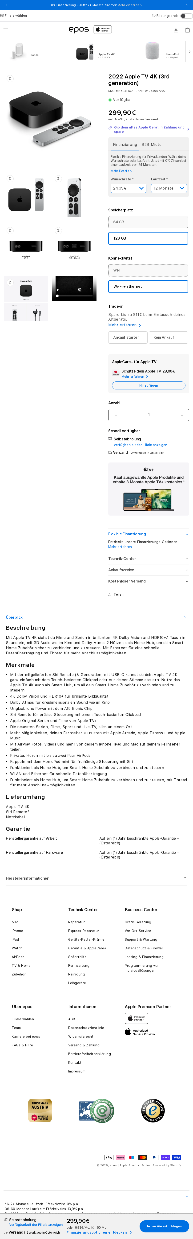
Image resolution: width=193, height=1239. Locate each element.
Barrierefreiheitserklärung (89, 1054)
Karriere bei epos (26, 1036)
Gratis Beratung (138, 922)
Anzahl (114, 403)
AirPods (18, 957)
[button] (5, 30)
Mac (15, 922)
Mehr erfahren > (130, 5)
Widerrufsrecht (80, 1036)
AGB (71, 1019)
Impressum (76, 1071)
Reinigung (76, 974)
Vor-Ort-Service (138, 931)
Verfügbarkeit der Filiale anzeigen (140, 445)
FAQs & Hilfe (22, 1045)
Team (16, 1028)
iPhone (17, 931)
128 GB (119, 238)
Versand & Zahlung (84, 1045)
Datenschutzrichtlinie (86, 1028)
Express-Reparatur (83, 931)
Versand (151, 119)
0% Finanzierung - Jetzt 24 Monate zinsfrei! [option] (96, 5)
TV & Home (21, 965)
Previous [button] (6, 5)
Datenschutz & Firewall (144, 948)
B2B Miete (151, 144)
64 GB (118, 222)
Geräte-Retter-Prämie (86, 939)
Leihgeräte (77, 983)
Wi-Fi (117, 270)
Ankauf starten (126, 337)
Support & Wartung (141, 939)
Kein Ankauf (164, 337)
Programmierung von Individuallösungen (142, 968)
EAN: (139, 91)
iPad (15, 939)
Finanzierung (125, 144)
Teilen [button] (119, 594)
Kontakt (74, 1062)
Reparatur (76, 922)
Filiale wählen (23, 1019)
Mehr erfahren (120, 547)
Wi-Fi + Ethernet (127, 286)
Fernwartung (79, 965)
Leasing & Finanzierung (144, 957)
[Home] (79, 29)
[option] (38, 51)
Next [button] (187, 5)
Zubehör (19, 974)
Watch (17, 948)
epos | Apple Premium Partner (131, 1165)
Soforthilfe (77, 957)
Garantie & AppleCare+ (87, 948)
